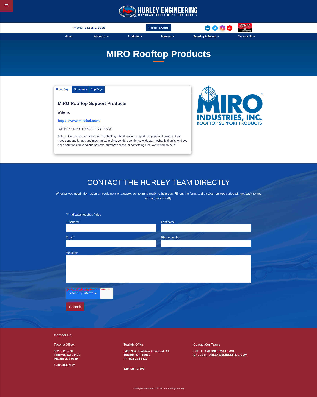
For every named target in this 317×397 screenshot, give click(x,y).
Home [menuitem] (68, 36)
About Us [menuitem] (100, 36)
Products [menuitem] (133, 36)
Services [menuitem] (166, 36)
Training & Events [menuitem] (205, 36)
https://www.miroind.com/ (79, 121)
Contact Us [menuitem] (245, 36)
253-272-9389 (95, 28)
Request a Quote (158, 27)
